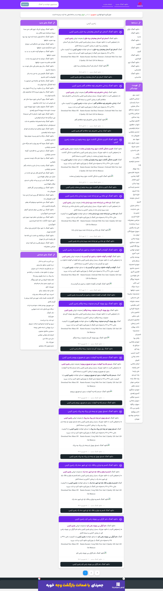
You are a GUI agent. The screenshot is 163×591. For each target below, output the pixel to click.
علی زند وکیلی (134, 228)
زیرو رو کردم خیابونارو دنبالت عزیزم (41, 324)
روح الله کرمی (134, 246)
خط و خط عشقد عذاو (46, 291)
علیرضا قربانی (134, 309)
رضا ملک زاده (134, 379)
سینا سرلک (135, 287)
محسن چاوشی (134, 132)
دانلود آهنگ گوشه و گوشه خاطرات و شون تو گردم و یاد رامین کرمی (90, 250)
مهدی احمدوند (134, 264)
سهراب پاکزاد (134, 404)
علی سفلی (135, 316)
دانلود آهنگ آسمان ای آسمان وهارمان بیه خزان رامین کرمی (93, 31)
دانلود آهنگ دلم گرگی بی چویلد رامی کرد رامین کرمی (96, 519)
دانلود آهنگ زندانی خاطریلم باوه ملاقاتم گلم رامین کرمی (95, 85)
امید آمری (135, 253)
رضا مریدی (135, 375)
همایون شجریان (133, 320)
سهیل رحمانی (134, 401)
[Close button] (124, 578)
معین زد (136, 213)
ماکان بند (136, 158)
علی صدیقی (135, 298)
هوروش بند (135, 136)
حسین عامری (134, 268)
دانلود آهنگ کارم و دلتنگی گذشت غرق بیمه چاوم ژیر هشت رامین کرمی (91, 187)
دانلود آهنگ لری (133, 62)
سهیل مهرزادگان (133, 231)
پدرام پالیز (135, 261)
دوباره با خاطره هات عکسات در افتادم (40, 272)
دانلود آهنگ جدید (122, 4)
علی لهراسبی (134, 275)
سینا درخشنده (134, 224)
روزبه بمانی (135, 239)
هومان (137, 419)
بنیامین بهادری (134, 415)
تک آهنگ (50, 313)
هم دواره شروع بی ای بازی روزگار (42, 280)
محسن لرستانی (133, 187)
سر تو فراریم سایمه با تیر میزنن (42, 268)
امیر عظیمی (135, 305)
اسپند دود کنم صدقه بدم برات (43, 294)
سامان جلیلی (134, 205)
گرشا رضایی (135, 176)
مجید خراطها (135, 290)
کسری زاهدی (134, 393)
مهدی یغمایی (134, 342)
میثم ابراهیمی (134, 128)
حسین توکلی (134, 397)
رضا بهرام (136, 169)
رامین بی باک (134, 408)
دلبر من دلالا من (48, 339)
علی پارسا (135, 371)
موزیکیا (51, 316)
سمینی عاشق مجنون (46, 331)
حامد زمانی (135, 356)
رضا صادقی (135, 117)
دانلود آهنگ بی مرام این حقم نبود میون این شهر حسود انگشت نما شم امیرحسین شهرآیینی (39, 221)
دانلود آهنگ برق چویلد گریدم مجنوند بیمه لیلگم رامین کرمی (93, 303)
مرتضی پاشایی (134, 113)
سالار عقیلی (135, 106)
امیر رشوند (135, 367)
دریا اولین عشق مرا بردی (45, 265)
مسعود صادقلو (134, 110)
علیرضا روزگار (134, 279)
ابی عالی (136, 283)
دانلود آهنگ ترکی (133, 29)
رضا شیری (135, 191)
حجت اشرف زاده (133, 143)
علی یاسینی (135, 150)
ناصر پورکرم (135, 412)
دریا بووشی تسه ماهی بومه (44, 327)
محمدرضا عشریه (133, 294)
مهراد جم (136, 139)
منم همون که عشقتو (46, 346)
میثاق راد (136, 345)
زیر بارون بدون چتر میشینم (44, 283)
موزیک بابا (50, 342)
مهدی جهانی (134, 250)
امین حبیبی (135, 353)
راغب (137, 154)
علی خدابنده (135, 209)
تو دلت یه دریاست (47, 320)
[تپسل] (39, 578)
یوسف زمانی (134, 257)
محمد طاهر (135, 386)
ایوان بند (136, 235)
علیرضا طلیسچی (133, 172)
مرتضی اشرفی (134, 99)
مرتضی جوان (134, 382)
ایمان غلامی (135, 364)
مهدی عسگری (134, 390)
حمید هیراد (135, 147)
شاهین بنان (135, 312)
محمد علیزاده (134, 301)
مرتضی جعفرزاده (133, 220)
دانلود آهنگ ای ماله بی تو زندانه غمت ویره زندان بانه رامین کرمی (91, 196)
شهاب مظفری (134, 125)
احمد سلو (136, 95)
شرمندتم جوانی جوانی (46, 335)
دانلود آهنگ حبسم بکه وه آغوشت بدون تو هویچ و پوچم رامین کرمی (90, 357)
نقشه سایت (107, 4)
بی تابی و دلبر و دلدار (46, 261)
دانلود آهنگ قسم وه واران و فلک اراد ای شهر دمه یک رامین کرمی (91, 465)
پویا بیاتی (135, 183)
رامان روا (136, 338)
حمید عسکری (134, 242)
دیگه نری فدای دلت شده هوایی (42, 309)
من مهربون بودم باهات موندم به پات (40, 305)
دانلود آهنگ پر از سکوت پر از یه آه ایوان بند (38, 88)
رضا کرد (136, 349)
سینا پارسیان (134, 102)
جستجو (25, 4)
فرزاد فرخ (136, 194)
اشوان (137, 360)
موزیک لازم (50, 287)
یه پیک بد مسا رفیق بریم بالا (43, 276)
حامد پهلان (135, 327)
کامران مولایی (134, 121)
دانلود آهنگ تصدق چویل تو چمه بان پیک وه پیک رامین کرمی (93, 411)
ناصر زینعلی (135, 323)
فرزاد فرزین (135, 216)
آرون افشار (135, 180)
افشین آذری (135, 272)
